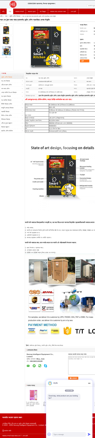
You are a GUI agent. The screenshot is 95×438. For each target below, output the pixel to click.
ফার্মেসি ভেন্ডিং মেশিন (46, 345)
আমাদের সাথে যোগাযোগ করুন (58, 11)
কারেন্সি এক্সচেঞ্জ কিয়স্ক (7, 108)
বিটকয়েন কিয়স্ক (5, 119)
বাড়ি (3, 11)
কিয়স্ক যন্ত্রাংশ (5, 127)
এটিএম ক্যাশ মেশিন (6, 85)
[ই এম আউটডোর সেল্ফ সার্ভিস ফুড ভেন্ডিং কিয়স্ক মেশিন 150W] (33, 395)
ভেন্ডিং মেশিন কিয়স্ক (14, 16)
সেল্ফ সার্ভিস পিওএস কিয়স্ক (8, 92)
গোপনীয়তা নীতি (6, 423)
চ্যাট (82, 61)
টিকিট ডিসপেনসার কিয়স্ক (57, 345)
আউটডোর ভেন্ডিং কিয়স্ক (35, 345)
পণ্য (10, 11)
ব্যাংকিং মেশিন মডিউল (7, 131)
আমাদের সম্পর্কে (19, 11)
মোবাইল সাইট (7, 431)
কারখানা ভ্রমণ (32, 11)
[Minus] (89, 383)
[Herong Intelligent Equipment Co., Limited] (12, 4)
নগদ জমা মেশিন (5, 88)
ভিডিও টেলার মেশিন (6, 115)
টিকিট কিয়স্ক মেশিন (6, 104)
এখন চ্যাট (73, 11)
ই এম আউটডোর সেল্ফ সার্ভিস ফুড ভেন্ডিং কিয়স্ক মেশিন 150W (32, 404)
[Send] (89, 434)
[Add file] (49, 434)
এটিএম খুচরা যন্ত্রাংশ (6, 123)
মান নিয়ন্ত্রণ (43, 11)
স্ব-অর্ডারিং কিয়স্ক (6, 100)
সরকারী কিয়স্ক (5, 111)
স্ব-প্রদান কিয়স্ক (6, 96)
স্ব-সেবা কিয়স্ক (5, 81)
